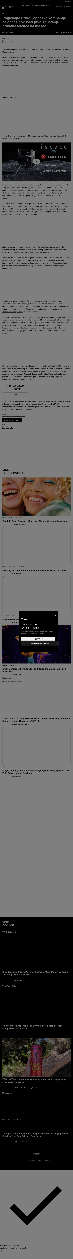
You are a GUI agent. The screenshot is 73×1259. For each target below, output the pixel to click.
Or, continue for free (38, 649)
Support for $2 (38, 639)
